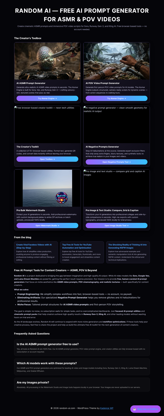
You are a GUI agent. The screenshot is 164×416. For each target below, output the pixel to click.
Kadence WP (106, 408)
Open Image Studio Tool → (117, 225)
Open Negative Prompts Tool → (116, 162)
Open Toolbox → (47, 159)
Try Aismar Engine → (47, 98)
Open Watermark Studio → (47, 225)
